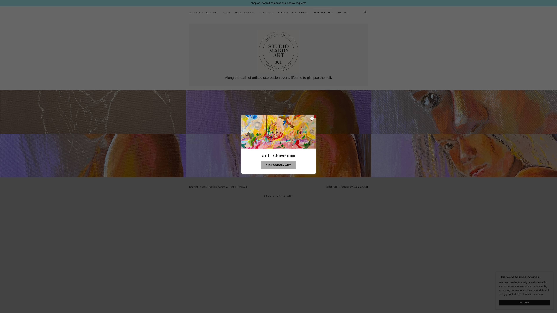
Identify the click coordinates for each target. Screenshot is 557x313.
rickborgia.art (278, 165)
